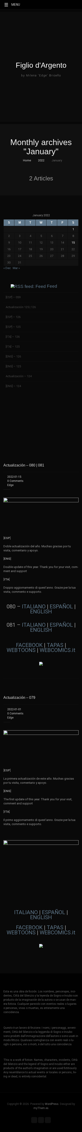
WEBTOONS (21, 650)
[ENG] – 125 (13, 366)
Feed (52, 286)
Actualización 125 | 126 (21, 307)
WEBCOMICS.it (57, 650)
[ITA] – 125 (13, 346)
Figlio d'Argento (41, 65)
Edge (10, 485)
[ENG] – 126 (13, 356)
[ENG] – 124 (13, 386)
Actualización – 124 (19, 376)
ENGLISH (41, 611)
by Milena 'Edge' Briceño (41, 75)
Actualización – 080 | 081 (23, 465)
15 (73, 242)
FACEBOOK (29, 645)
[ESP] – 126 (13, 317)
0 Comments (15, 481)
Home (26, 160)
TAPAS (55, 645)
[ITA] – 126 (13, 336)
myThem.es (41, 1108)
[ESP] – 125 (13, 327)
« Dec (7, 268)
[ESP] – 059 (13, 297)
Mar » (16, 268)
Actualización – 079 (19, 697)
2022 (41, 160)
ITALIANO (34, 606)
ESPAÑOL (61, 606)
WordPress (52, 1104)
